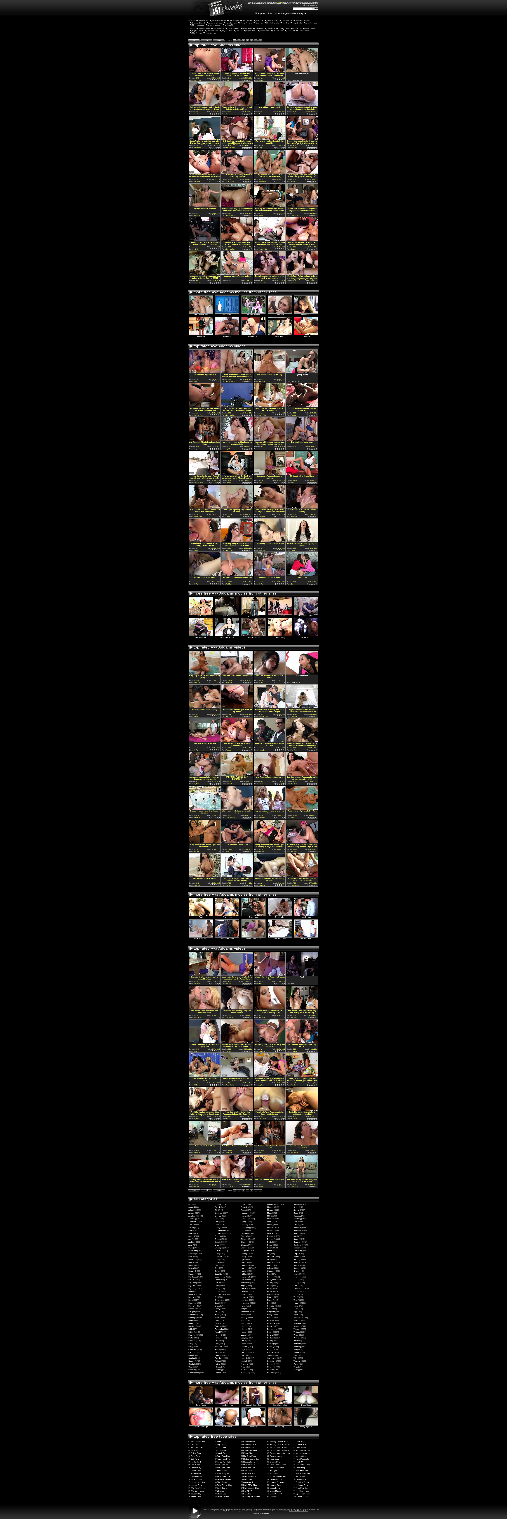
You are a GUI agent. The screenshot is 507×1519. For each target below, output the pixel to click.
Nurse (269, 1245)
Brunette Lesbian (214, 25)
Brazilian (192, 1326)
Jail (242, 1309)
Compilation (220, 1233)
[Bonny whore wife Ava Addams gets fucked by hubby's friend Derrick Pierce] (269, 843)
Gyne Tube (279, 917)
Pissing (270, 1297)
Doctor (217, 1291)
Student (297, 1256)
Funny (243, 1222)
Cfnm (190, 1367)
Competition (220, 1230)
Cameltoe (192, 1349)
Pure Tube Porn (227, 939)
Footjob (244, 1207)
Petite (269, 1291)
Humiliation (245, 1288)
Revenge (271, 1344)
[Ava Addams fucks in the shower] (269, 775)
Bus (190, 1344)
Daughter (218, 1274)
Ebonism (253, 1427)
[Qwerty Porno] (302, 373)
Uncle (296, 1315)
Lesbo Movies (275, 1491)
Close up (218, 1213)
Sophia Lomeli (197, 31)
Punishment (272, 1329)
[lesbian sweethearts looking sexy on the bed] (302, 541)
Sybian (296, 1271)
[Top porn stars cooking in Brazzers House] (269, 809)
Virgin (296, 1335)
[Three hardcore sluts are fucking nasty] (204, 1076)
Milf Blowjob (234, 21)
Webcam (297, 1344)
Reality (270, 1335)
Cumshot (218, 1256)
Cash (190, 1355)
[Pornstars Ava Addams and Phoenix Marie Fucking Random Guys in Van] (302, 843)
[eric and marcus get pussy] (204, 575)
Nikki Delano (310, 29)
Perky (269, 1288)
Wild (295, 1358)
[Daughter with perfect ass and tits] (237, 274)
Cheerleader (193, 1373)
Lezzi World (301, 1447)
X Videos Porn (302, 1485)
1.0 (210, 80)
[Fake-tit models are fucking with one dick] (237, 1178)
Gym (243, 1259)
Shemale (271, 1373)
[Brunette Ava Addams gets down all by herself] (237, 707)
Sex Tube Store (306, 939)
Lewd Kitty (300, 1441)
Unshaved (298, 1323)
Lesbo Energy (275, 1488)
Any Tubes (227, 917)
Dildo (217, 1285)
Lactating (245, 1335)
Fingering (219, 1355)
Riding (270, 1346)
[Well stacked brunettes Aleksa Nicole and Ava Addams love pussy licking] (204, 105)
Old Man (270, 1256)
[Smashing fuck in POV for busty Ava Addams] (269, 1042)
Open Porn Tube (303, 1494)
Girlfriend (245, 1239)
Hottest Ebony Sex (251, 1459)
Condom (218, 1236)
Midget (270, 1213)
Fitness (218, 1367)
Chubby (218, 1204)
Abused (191, 1207)
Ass (189, 1239)
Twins (296, 1309)
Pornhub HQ (306, 336)
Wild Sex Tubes (253, 637)
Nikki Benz (247, 29)
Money (270, 1225)
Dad (216, 1268)
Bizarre (191, 1297)
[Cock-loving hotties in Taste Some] (269, 541)
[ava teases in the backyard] (269, 575)
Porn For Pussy (302, 1482)
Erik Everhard (218, 29)
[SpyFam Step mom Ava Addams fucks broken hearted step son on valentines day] (302, 707)
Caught (191, 1361)
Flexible (218, 1373)
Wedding (297, 1346)
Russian (270, 1352)
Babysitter (192, 1251)
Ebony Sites (248, 1453)
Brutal (190, 1338)
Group (243, 1256)
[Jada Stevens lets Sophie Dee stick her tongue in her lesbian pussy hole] (269, 508)
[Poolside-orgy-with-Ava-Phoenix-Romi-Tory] (302, 406)
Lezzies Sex (301, 1444)
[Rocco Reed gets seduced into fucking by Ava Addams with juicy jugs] (237, 406)
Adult (201, 917)
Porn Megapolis (302, 1459)
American (192, 1222)
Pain (269, 1274)
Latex (243, 1341)
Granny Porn (275, 1462)
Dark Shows (227, 1427)
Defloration (219, 1280)
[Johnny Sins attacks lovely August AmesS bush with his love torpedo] (204, 474)
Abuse (306, 1510)
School (270, 1355)
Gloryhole (245, 1248)
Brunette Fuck (272, 21)
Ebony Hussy (248, 1447)
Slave (296, 1213)
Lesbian (244, 1352)
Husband (244, 1291)
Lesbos (273, 1497)
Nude (269, 1242)
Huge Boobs (297, 23)
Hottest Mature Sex (278, 1476)
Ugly (295, 1312)
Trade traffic (265, 1513)
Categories (302, 13)
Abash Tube (306, 637)
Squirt (296, 1239)
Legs (243, 1349)
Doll (216, 1297)
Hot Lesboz (274, 1473)
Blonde (191, 1309)
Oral (269, 1259)
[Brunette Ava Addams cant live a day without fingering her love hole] (302, 105)
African (191, 1213)
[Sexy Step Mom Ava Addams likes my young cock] (204, 674)
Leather (244, 1346)
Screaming (271, 1358)
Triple (296, 1306)
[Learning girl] (302, 575)
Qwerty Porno (253, 616)
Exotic (217, 1323)
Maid (243, 1367)
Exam (217, 1320)
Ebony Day (279, 1427)
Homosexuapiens (277, 1468)
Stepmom (298, 1242)
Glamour (244, 1242)
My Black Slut (249, 1465)
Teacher (297, 1277)
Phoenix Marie (204, 29)
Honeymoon (246, 1280)
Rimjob (270, 1349)
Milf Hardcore (287, 21)
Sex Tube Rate (280, 939)
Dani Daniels (278, 31)
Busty (190, 1346)
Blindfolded (193, 1306)
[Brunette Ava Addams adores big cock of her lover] (204, 975)
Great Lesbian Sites (278, 1465)
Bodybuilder (193, 1315)
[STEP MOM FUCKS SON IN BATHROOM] (237, 775)
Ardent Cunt (306, 315)
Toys (295, 1300)
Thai (295, 1285)
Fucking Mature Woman (280, 1453)
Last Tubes (279, 336)
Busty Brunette (273, 23)
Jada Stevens (211, 33)
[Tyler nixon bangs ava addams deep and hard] (269, 741)
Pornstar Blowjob (198, 23)
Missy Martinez (234, 29)
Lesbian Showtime (277, 1482)
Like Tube (227, 315)
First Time (219, 1358)
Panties (270, 1277)
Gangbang (245, 1227)
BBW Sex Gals (249, 1473)
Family (217, 1335)
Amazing (192, 1219)
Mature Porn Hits (303, 1450)
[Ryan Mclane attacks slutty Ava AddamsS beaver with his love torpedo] (237, 240)
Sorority (297, 1225)
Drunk (217, 1306)
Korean (244, 1332)
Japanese (245, 1312)
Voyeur (296, 1338)
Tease (296, 1280)
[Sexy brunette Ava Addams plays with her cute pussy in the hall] (302, 775)
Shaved (270, 1367)
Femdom (218, 1346)
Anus (190, 1230)
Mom (269, 1222)
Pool (269, 1303)
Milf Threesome (198, 25)
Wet (295, 1349)
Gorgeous (245, 1251)
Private (270, 1317)
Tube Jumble (279, 616)
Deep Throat (220, 1277)
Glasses (244, 1245)
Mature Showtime (303, 1453)
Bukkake (192, 1341)
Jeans (243, 1315)
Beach (191, 1268)
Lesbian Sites (275, 1485)
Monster (270, 1227)
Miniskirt (270, 1219)
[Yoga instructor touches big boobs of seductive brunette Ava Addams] (237, 975)
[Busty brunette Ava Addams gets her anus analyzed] (204, 843)
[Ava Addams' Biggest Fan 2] (204, 373)
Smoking (297, 1219)
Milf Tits (286, 23)
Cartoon (191, 1352)
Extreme (218, 1326)
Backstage (192, 1254)
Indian (243, 1294)
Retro (269, 1341)
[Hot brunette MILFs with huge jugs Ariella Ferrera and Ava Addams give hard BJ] (302, 1076)
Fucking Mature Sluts (278, 1447)
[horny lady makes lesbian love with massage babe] (237, 440)
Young (296, 1370)
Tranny (296, 1303)
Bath (190, 1256)
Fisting (217, 1364)
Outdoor (270, 1271)
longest (218, 41)
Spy (295, 1236)
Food (243, 1204)
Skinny (296, 1210)
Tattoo (296, 1274)
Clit (216, 1210)
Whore (296, 1352)
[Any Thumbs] (206, 16)
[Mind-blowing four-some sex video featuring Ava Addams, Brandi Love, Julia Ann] (204, 1110)
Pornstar (270, 1306)
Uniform (297, 1320)
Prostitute (271, 1323)
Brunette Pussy (312, 23)
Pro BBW (299, 1462)
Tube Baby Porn (227, 1405)
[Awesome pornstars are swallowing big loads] (269, 876)
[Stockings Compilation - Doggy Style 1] (237, 575)
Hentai (243, 1271)
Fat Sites (247, 1494)
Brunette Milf (203, 21)
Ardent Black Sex (253, 1405)
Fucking (244, 1219)
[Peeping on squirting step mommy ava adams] (237, 508)
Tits (295, 1297)
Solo (295, 1222)
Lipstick (244, 1361)
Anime (191, 1227)
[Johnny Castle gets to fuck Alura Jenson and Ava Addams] (237, 876)
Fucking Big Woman (251, 1497)
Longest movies (288, 13)
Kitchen (244, 1329)
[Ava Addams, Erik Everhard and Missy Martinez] (237, 741)
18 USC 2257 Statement (296, 1510)
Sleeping (297, 1216)
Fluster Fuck (253, 336)
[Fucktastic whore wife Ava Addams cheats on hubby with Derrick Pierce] (269, 1076)
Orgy (269, 1265)
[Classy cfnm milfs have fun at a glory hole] (237, 809)
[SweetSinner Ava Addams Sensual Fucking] (302, 508)
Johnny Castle (284, 29)
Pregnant (271, 1312)
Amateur (192, 1216)
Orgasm (270, 1262)
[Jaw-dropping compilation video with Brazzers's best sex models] (204, 775)
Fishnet (218, 1361)
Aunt (190, 1245)
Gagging (244, 1225)
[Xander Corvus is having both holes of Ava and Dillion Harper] (269, 707)
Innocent (244, 1297)
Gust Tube (253, 917)
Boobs (191, 1320)
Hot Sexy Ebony (250, 1456)
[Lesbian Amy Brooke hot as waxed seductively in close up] (204, 71)
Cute (217, 1262)
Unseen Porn (200, 637)
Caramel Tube (303, 1497)
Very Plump (300, 1468)
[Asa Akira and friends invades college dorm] (204, 440)
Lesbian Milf (229, 25)
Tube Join (280, 315)
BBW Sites (247, 1479)
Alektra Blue (265, 31)
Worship (297, 1361)
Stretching (298, 1251)
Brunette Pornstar (219, 21)
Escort (217, 1317)
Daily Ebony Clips (201, 1427)
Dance (217, 1271)
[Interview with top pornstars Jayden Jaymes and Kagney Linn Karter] (269, 440)
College (218, 1227)
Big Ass (191, 1274)
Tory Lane (259, 29)
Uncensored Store (306, 616)
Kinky (243, 1323)
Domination (219, 1300)
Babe (190, 1248)
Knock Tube (306, 917)
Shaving (270, 1370)
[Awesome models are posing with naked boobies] (237, 1009)
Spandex (297, 1227)
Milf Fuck (259, 21)
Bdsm (190, 1265)
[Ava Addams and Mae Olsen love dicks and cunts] (204, 1009)
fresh (206, 41)
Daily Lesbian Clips (251, 1488)
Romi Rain (271, 29)
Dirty (217, 1288)
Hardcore (245, 1268)
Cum (217, 1254)
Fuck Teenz (274, 1459)
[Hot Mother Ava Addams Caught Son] (237, 1144)
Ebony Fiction (249, 1441)
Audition (191, 1242)
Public (269, 1326)
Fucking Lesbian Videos (280, 1444)
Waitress (297, 1341)
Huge (243, 1285)
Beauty (191, 1271)
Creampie (219, 1248)
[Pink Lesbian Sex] (302, 71)
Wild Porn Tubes (227, 637)
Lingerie (244, 1358)
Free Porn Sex (302, 1488)
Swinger (297, 1268)
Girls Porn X (301, 1479)
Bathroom (192, 1259)
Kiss (242, 1326)
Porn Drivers (227, 616)
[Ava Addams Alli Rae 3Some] (204, 876)
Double (218, 1303)
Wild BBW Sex (302, 1471)
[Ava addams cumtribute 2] (269, 105)
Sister (296, 1207)
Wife (295, 1355)
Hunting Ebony (249, 1462)
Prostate (270, 1320)
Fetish (217, 1349)
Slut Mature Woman (304, 1465)
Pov (268, 1309)
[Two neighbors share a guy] (302, 440)
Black (190, 1300)
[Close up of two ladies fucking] (204, 707)
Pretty (269, 1315)
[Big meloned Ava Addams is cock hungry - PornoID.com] (204, 541)
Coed (217, 1225)
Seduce (270, 1364)
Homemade (246, 1277)
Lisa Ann (239, 31)
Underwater (298, 1317)
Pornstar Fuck (231, 23)
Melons (270, 1210)
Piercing (270, 1294)
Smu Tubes (201, 1405)
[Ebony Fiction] (302, 674)
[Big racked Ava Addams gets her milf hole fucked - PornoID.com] (237, 105)
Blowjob (191, 1312)
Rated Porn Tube (253, 939)
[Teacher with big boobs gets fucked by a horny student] (237, 173)
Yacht (296, 1364)
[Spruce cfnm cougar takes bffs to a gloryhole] (204, 1042)
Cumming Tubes (250, 1482)
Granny (244, 1254)
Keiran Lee (297, 29)
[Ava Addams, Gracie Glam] (237, 843)
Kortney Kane (304, 31)
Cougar (218, 1239)
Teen (296, 1283)
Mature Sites (301, 1456)
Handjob (244, 1265)
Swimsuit (297, 1265)
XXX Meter (300, 1476)
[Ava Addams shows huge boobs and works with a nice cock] (204, 508)
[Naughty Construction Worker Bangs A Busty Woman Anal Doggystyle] (302, 741)
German (244, 1233)
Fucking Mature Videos (279, 1450)
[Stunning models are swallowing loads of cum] (302, 1144)
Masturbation (272, 1204)
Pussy (269, 1332)
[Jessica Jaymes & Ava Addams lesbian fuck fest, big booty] (237, 71)
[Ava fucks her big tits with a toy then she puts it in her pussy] (302, 1178)
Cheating (192, 1370)
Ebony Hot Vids (249, 1444)
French (244, 1216)
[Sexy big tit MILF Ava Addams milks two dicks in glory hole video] (204, 240)
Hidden (244, 1274)
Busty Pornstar (246, 23)
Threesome (298, 1288)
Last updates (274, 13)
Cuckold (218, 1251)
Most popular (261, 13)
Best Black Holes (280, 1405)
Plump (270, 1300)
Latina (243, 1344)
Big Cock (192, 1283)
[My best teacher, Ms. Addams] (302, 474)
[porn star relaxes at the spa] (204, 741)
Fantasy (218, 1338)
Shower (297, 1204)
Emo (217, 1312)
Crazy (217, 1245)
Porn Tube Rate (201, 939)
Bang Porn (200, 336)
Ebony (217, 1309)
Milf (268, 1216)
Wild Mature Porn (303, 1473)
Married (244, 1370)
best (194, 41)
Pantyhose (271, 1280)
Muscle (270, 1233)
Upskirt (296, 1326)
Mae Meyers (197, 33)
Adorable (192, 1210)
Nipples (270, 1239)
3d (189, 1204)
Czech (217, 1265)
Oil (268, 1254)
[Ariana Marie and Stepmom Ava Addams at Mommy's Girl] (269, 1009)
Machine (244, 1364)
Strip (295, 1254)
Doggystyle (219, 1294)
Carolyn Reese (212, 31)
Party (269, 1283)
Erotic (217, 1315)
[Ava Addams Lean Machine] (204, 206)
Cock (217, 1222)
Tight (296, 1291)
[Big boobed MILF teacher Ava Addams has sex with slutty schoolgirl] (269, 173)
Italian (243, 1306)
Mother (270, 1230)
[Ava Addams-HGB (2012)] (204, 1144)
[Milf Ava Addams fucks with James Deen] (269, 1178)
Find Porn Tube (302, 1491)
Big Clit (191, 1280)
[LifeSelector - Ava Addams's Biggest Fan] (269, 975)
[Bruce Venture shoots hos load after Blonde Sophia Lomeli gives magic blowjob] (204, 139)
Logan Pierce (251, 31)
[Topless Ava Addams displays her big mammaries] (237, 1076)
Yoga (296, 1367)
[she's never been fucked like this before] (269, 674)
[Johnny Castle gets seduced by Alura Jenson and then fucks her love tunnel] (269, 240)
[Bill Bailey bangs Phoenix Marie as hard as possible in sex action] (237, 541)
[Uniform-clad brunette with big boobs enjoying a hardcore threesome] (302, 206)
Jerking (244, 1317)
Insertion (244, 1300)
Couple (218, 1242)
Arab (190, 1233)
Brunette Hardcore (303, 21)
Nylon (269, 1248)
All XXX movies (253, 315)
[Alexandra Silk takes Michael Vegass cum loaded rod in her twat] (204, 406)
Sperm (296, 1233)
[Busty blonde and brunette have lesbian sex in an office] (302, 1110)
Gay (242, 1230)
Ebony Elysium (306, 1427)
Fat (216, 1341)
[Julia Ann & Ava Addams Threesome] (237, 674)
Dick (216, 1283)
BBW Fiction (248, 1471)
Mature (270, 1207)
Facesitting (219, 1329)
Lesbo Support (276, 1494)
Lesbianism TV (276, 1479)
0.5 (209, 80)
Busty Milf (260, 23)
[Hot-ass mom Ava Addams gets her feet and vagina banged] (302, 876)
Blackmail (192, 1303)
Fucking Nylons (276, 1456)
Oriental (270, 1268)
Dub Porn (227, 336)
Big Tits (191, 1288)
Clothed (218, 1216)
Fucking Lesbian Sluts (279, 1441)
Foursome (245, 1213)
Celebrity (192, 1364)
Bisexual (191, 1294)
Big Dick (191, 1285)
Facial (217, 1332)
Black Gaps (306, 1405)
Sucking (297, 1259)
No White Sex (249, 1468)
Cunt (217, 1259)
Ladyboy (244, 1338)
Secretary (271, 1361)
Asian (190, 1236)
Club (217, 1219)
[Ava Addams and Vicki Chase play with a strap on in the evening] (302, 1009)
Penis (269, 1285)
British (191, 1332)
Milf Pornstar (247, 21)
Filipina (218, 1352)
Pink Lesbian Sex (201, 315)
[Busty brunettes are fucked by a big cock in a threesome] (269, 274)
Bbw (190, 1262)
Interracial (245, 1303)
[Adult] (302, 975)
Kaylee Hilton (227, 31)
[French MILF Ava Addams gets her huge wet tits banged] (269, 1110)
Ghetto (244, 1236)
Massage (245, 1373)
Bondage (192, 1317)
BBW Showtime (249, 1476)
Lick (242, 1355)
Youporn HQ (280, 637)
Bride (190, 1329)
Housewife (245, 1283)
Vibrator (297, 1329)
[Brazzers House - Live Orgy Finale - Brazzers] (204, 809)
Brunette (192, 1335)
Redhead (271, 1338)
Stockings (298, 1245)
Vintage (297, 1332)
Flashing (218, 1370)
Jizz (242, 1320)
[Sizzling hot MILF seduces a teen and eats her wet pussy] (269, 406)
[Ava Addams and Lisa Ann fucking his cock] (302, 1042)
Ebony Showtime (250, 1450)
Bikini (190, 1291)
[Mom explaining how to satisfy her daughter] (269, 139)
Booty (190, 1323)
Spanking (297, 1230)
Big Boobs (192, 1277)
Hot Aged (273, 1471)
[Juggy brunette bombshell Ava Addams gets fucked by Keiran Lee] (237, 1110)
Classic (218, 1207)
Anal (190, 1225)
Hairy (243, 1262)
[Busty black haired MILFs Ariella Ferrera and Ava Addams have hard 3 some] (204, 1178)
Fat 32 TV (247, 1491)
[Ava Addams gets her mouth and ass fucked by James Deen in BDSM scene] (204, 274)
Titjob (296, 1294)
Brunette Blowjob (215, 23)
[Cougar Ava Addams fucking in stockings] (269, 474)
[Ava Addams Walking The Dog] (269, 373)
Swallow (297, 1262)
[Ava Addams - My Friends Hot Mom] (302, 809)
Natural (270, 1236)
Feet (217, 1344)
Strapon (297, 1248)
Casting (191, 1358)
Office (269, 1251)
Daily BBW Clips (250, 1485)
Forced (244, 1210)
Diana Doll (291, 31)
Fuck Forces (201, 616)
